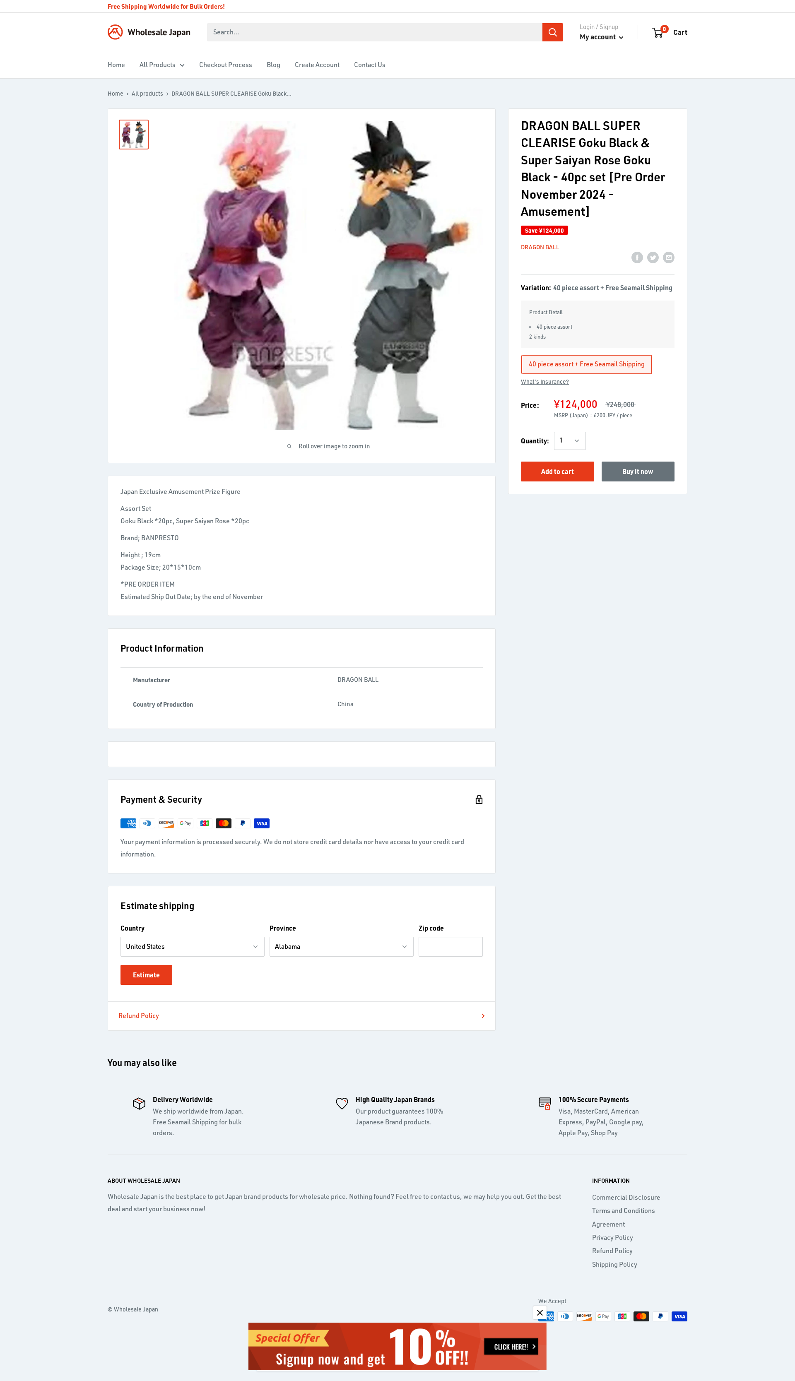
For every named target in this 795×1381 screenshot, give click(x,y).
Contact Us (369, 64)
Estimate (146, 974)
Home (116, 64)
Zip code (431, 928)
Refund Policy (138, 1015)
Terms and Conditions (623, 1210)
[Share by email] (669, 257)
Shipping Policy (614, 1264)
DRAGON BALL (540, 246)
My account (598, 36)
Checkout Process (225, 64)
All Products (158, 64)
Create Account (317, 64)
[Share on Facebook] (637, 257)
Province (283, 928)
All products (147, 93)
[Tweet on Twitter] (653, 257)
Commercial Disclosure (626, 1197)
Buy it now (637, 471)
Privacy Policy (612, 1237)
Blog (273, 64)
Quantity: (535, 440)
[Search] (552, 32)
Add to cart (557, 471)
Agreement (608, 1224)
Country (132, 928)
